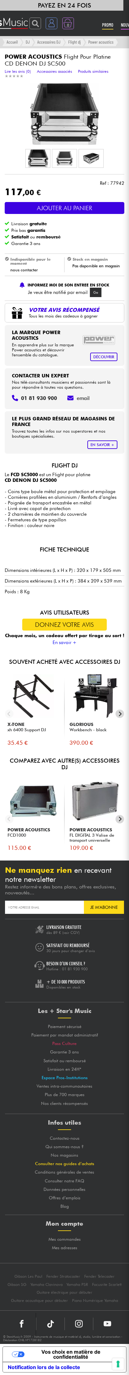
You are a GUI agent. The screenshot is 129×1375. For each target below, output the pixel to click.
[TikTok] (50, 1324)
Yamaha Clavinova (46, 1284)
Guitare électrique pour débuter (64, 1292)
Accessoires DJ (48, 42)
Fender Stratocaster (63, 1276)
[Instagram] (79, 1324)
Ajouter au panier (64, 208)
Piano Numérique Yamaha (95, 1300)
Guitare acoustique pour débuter (39, 1300)
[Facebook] (22, 1324)
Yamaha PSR (77, 1284)
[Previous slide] (9, 714)
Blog (64, 1206)
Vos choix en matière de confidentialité (71, 1354)
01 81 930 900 (75, 969)
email (83, 398)
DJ (28, 42)
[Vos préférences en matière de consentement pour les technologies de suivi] (118, 1364)
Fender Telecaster (99, 1276)
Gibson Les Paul (28, 1276)
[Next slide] (120, 714)
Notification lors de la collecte (44, 1367)
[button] (37, 158)
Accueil (12, 42)
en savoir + (102, 444)
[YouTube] (107, 1324)
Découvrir (103, 356)
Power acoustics (100, 42)
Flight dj (74, 42)
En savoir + (65, 642)
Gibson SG (17, 1284)
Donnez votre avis (64, 624)
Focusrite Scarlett (106, 1284)
